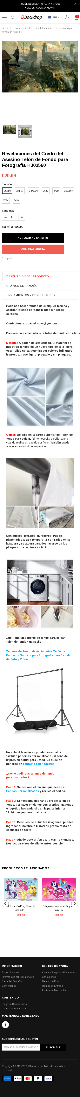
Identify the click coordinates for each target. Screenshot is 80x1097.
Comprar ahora (33, 249)
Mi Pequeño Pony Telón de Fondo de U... (21, 908)
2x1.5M (19, 191)
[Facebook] (5, 1024)
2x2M (45, 191)
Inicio (5, 28)
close (75, 4)
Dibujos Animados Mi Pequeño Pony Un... (59, 908)
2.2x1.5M (33, 191)
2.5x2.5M (68, 191)
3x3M (6, 200)
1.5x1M (7, 191)
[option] (40, 67)
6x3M (16, 200)
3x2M (56, 191)
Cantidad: (8, 210)
